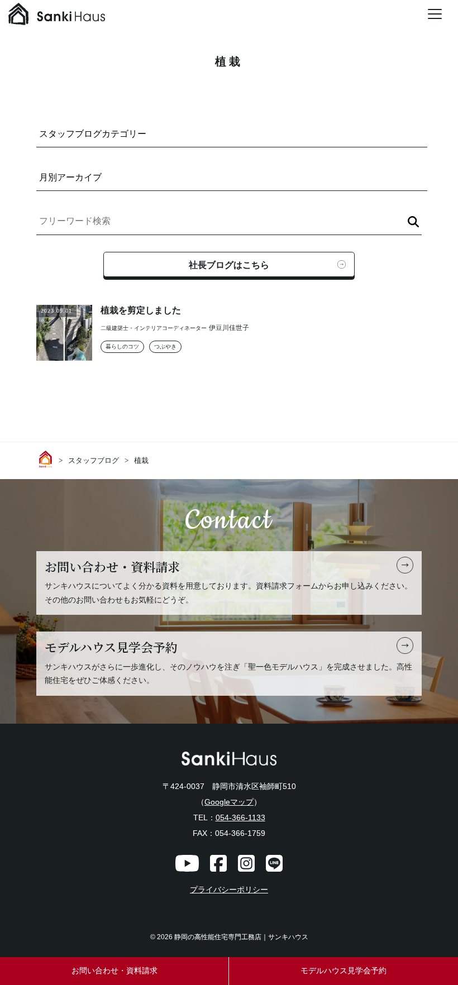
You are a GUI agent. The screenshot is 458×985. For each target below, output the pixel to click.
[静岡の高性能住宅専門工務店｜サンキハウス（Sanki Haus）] (56, 16)
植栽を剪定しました (141, 310)
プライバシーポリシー (229, 890)
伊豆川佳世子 (229, 328)
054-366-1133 (240, 817)
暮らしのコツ (122, 346)
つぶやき (165, 346)
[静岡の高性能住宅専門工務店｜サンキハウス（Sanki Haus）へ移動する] (47, 459)
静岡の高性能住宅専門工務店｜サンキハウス (241, 937)
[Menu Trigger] (435, 14)
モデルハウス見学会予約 (343, 971)
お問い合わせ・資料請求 (114, 971)
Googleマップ (229, 801)
